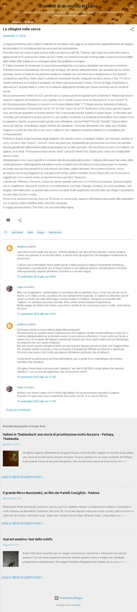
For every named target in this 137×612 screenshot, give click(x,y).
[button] (132, 30)
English (29, 22)
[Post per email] (8, 220)
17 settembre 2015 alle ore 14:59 (36, 314)
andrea (21, 246)
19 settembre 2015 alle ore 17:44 (36, 401)
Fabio (20, 287)
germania (17, 232)
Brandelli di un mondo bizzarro (68, 6)
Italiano (15, 22)
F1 (5, 232)
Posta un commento (18, 410)
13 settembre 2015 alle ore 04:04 (36, 276)
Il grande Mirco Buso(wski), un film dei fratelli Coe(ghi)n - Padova (51, 493)
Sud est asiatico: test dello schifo (27, 539)
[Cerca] (132, 7)
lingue (40, 232)
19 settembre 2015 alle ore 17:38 (36, 377)
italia (30, 232)
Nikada (77, 605)
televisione (55, 232)
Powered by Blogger (71, 598)
